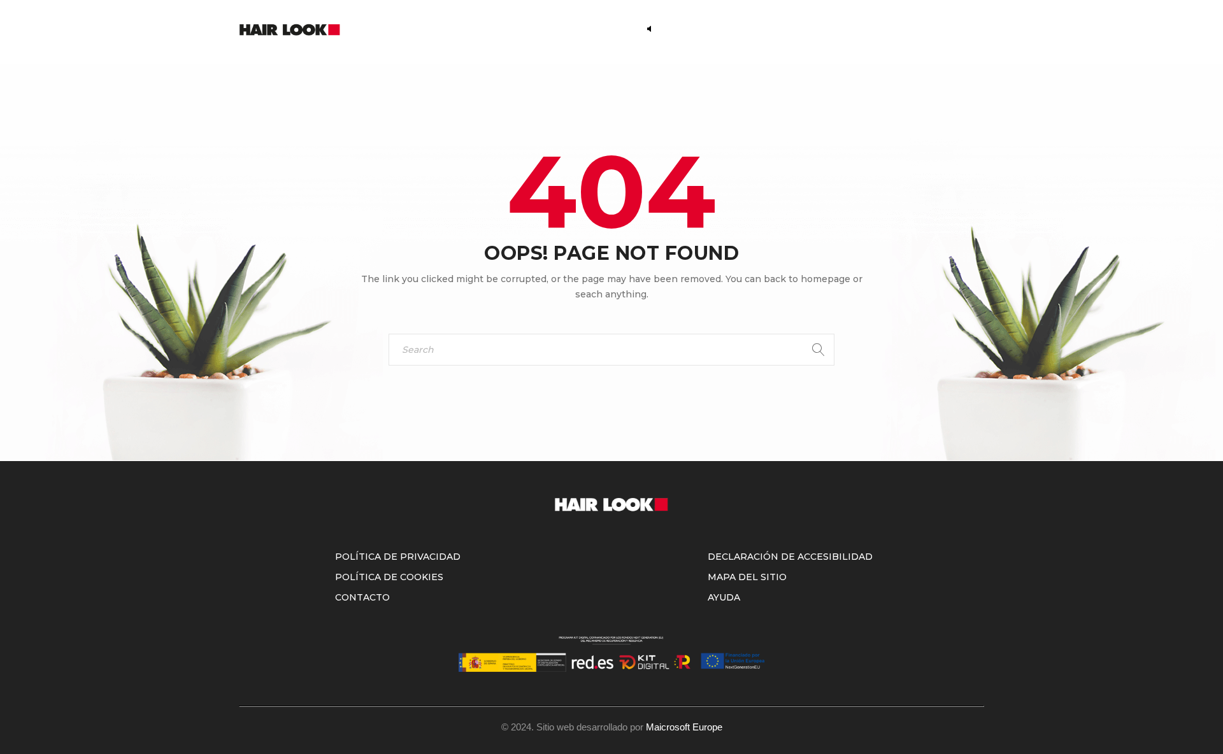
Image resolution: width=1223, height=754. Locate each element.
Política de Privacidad (398, 556)
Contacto (362, 597)
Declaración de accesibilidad (790, 556)
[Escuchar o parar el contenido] (649, 28)
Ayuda (724, 597)
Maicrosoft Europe (684, 727)
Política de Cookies (389, 577)
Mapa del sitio (747, 577)
